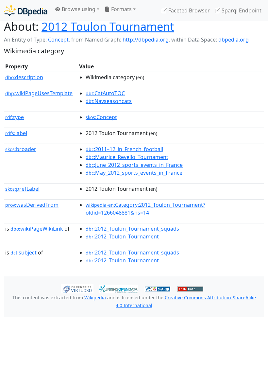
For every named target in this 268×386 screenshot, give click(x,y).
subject (23, 252)
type (14, 117)
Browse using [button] (77, 9)
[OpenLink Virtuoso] (77, 288)
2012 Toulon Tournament (108, 26)
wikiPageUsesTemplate (39, 93)
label (16, 133)
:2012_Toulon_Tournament (122, 236)
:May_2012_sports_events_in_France (134, 172)
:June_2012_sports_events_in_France (134, 164)
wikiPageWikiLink (36, 228)
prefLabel (22, 188)
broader (20, 149)
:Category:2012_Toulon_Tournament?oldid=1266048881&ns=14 (145, 208)
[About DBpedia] (25, 10)
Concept (58, 39)
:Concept (101, 117)
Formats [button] (121, 9)
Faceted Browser (188, 10)
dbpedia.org (233, 39)
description (24, 77)
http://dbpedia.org (146, 39)
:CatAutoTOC (105, 93)
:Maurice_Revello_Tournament (127, 157)
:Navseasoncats (109, 101)
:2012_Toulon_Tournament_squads (132, 228)
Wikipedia (95, 297)
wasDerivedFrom (32, 204)
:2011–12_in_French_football (124, 149)
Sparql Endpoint (240, 10)
